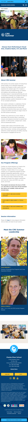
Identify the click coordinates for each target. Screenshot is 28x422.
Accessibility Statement (11, 413)
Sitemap (19, 413)
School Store (14, 369)
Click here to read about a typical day (13, 201)
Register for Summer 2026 (14, 420)
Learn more (10, 1)
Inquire (7, 374)
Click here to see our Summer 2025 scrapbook (13, 207)
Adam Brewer (5, 267)
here (8, 220)
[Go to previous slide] (2, 332)
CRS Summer (4, 8)
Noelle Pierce (5, 306)
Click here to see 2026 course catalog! (11, 195)
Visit (20, 374)
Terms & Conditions (17, 411)
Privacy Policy (9, 411)
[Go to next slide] (25, 332)
